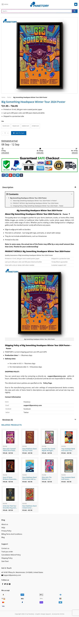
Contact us (5, 548)
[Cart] (75, 4)
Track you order (7, 552)
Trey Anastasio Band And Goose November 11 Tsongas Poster (68, 478)
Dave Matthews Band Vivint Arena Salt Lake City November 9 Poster (29, 478)
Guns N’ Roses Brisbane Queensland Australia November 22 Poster (10, 478)
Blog (3, 537)
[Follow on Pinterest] (9, 584)
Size (2, 121)
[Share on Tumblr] (21, 175)
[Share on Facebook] (3, 175)
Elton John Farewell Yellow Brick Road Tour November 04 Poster (9, 450)
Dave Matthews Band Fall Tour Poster (29, 450)
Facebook (27, 409)
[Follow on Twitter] (5, 584)
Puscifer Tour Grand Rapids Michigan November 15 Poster (49, 450)
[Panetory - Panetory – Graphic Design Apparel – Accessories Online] (39, 4)
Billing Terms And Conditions (11, 534)
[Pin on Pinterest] (10, 175)
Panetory (27, 402)
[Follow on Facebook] (2, 584)
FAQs (3, 528)
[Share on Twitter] (6, 175)
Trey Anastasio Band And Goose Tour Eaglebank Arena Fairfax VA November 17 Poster (68, 450)
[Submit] (74, 11)
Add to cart (20, 133)
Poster (9, 97)
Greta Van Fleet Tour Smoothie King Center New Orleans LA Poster (10, 507)
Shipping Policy (6, 558)
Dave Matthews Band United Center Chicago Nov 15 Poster (29, 507)
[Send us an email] (7, 584)
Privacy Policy (6, 531)
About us (4, 524)
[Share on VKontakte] (14, 175)
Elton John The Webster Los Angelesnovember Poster (48, 478)
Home (3, 97)
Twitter (26, 412)
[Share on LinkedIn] (17, 175)
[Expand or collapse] (71, 194)
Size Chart (5, 561)
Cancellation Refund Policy (11, 555)
